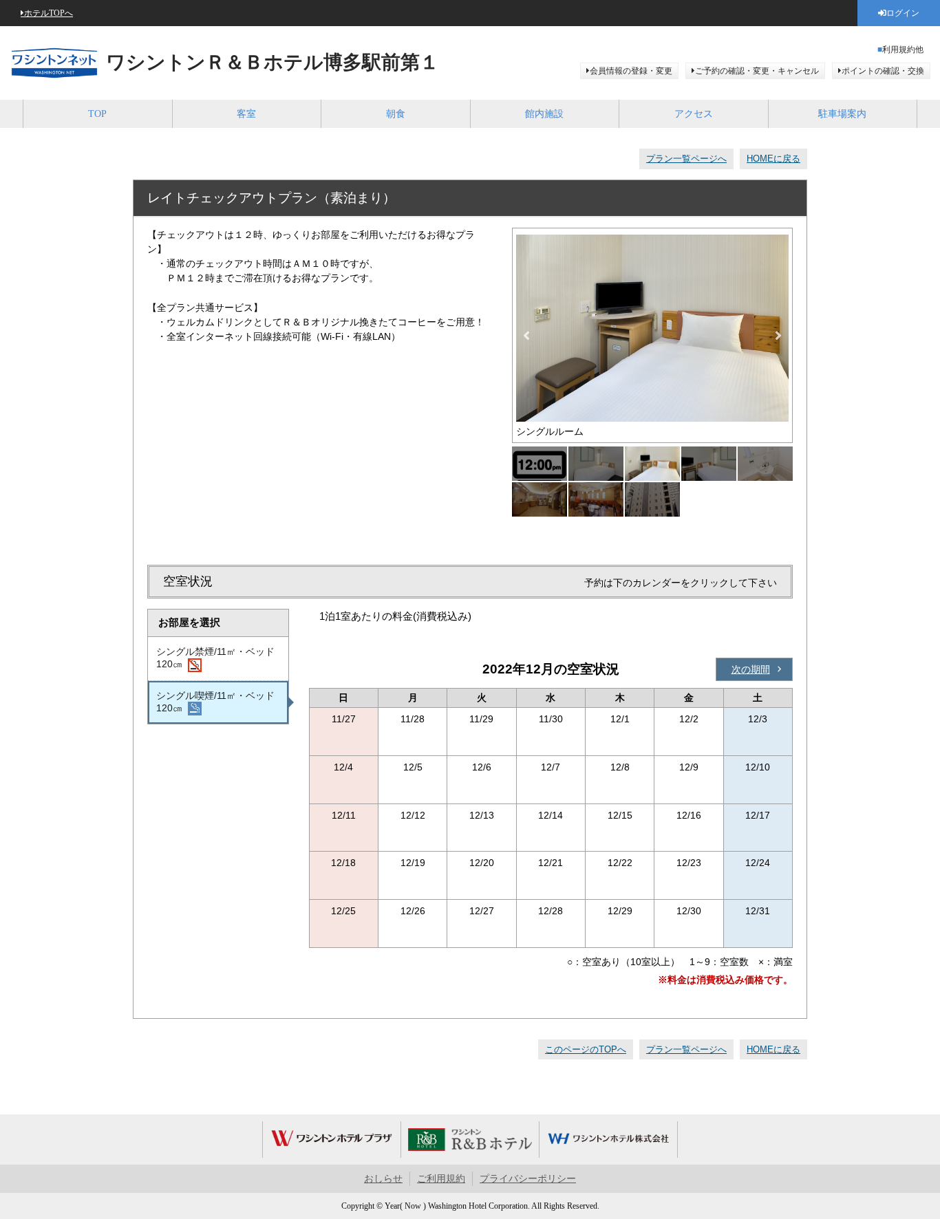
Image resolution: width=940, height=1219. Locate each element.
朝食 (395, 114)
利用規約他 (902, 49)
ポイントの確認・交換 (883, 71)
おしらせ (383, 1179)
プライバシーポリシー (528, 1179)
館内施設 (544, 114)
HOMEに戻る (773, 158)
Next (778, 336)
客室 (246, 114)
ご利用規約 (441, 1179)
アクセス (693, 114)
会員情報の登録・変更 (631, 71)
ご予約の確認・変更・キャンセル (757, 71)
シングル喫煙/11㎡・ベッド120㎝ (215, 701)
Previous (526, 336)
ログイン (902, 13)
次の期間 (750, 669)
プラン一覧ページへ (686, 158)
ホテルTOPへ (48, 13)
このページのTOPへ (585, 1049)
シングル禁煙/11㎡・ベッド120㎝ (215, 657)
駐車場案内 (842, 114)
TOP (97, 114)
